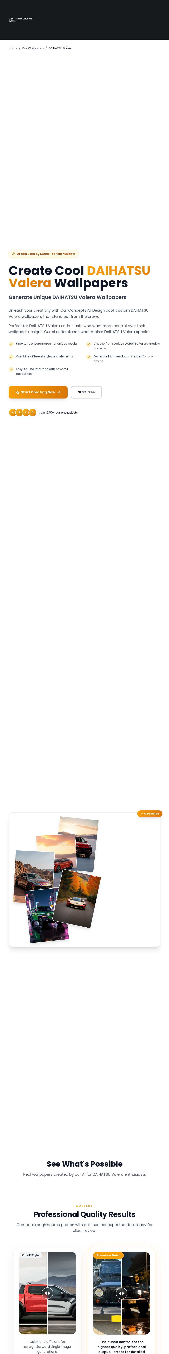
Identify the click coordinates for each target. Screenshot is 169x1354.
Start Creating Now (38, 392)
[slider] (47, 1293)
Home (13, 48)
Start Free (86, 392)
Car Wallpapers (33, 48)
